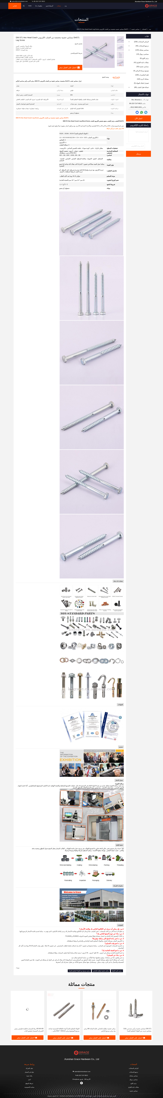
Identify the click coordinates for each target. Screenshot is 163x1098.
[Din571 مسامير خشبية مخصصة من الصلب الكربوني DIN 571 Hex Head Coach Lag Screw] (99, 52)
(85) (141, 87)
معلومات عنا (38, 6)
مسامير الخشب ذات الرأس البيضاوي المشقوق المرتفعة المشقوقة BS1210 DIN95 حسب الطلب (63, 1030)
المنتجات (144, 29)
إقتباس (15, 6)
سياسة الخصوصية (29, 1087)
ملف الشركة (29, 1068)
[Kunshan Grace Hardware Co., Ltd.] (151, 6)
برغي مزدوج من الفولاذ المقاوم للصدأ (79, 971)
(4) (141, 71)
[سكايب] (146, 112)
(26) (142, 66)
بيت (66, 6)
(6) (144, 58)
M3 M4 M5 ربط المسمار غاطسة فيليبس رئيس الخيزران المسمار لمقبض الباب (100, 1030)
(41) (141, 62)
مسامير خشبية (135, 29)
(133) (142, 50)
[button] (120, 65)
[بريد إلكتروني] (137, 112)
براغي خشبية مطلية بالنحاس (101, 971)
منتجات (59, 6)
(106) (142, 75)
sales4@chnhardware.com (20, 1)
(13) (142, 54)
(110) (143, 79)
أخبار (29, 1079)
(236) (141, 42)
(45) (142, 46)
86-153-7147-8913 (39, 1)
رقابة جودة (29, 1076)
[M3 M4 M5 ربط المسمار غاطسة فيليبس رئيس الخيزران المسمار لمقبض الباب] (99, 1009)
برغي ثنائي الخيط (117, 971)
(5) (141, 83)
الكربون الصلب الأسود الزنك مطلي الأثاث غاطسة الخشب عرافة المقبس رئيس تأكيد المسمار (28, 1030)
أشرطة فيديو (49, 6)
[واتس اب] (141, 112)
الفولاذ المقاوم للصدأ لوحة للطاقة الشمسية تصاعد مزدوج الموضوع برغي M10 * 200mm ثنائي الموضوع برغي (135, 1030)
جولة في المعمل (29, 1072)
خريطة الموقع (29, 1083)
